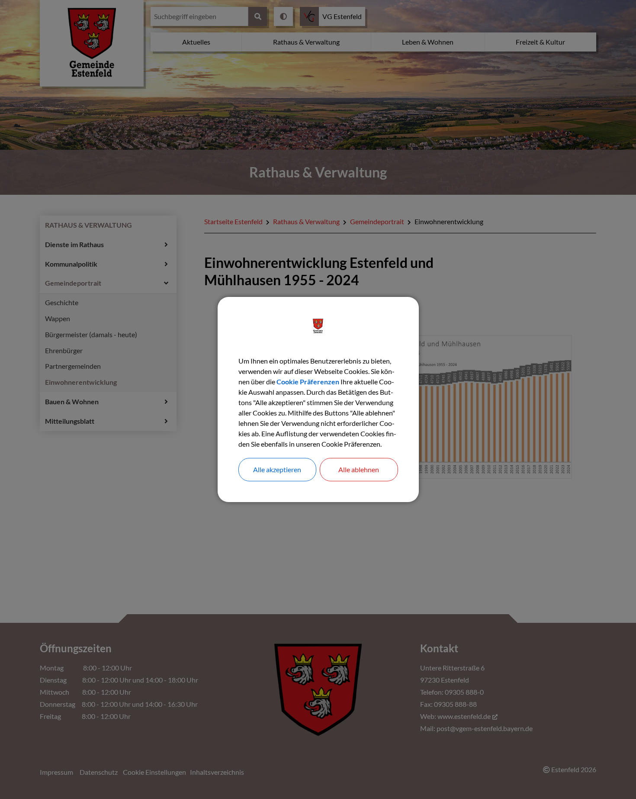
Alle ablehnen (358, 469)
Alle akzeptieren (277, 469)
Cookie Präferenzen (307, 381)
